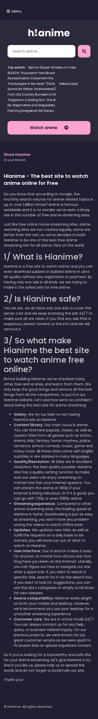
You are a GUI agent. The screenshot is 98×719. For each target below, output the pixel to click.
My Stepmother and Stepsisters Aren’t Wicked (33, 105)
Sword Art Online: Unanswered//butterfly (33, 89)
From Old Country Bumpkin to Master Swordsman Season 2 (33, 94)
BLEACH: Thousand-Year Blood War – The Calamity (33, 73)
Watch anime (44, 128)
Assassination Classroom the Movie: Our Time (33, 78)
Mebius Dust (68, 84)
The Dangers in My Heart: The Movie (33, 84)
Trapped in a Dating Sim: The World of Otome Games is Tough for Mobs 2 (33, 100)
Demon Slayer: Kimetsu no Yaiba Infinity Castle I (53, 67)
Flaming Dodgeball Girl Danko (31, 111)
